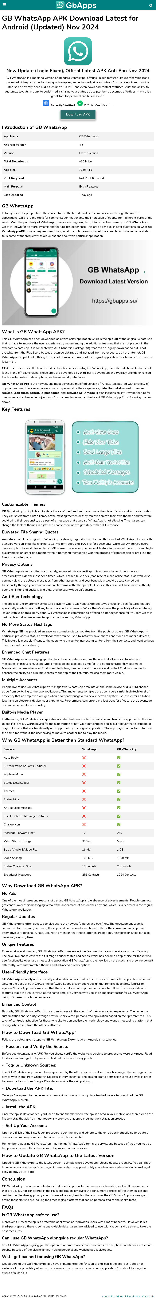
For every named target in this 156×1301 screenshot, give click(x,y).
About (105, 1296)
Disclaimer (117, 1296)
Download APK (78, 114)
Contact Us (148, 1296)
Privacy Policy (132, 1296)
